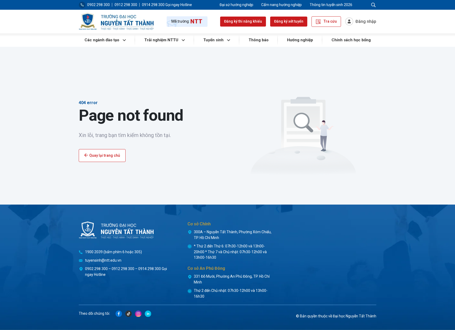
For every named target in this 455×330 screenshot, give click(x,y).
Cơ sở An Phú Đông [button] (206, 268)
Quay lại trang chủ (104, 155)
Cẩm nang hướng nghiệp (281, 5)
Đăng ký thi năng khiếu (243, 21)
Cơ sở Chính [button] (199, 223)
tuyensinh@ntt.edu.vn (103, 260)
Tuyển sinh (214, 40)
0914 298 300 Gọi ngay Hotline (167, 5)
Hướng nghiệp (300, 40)
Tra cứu (330, 21)
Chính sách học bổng (351, 40)
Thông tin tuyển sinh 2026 (331, 5)
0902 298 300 (98, 5)
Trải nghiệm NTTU (161, 40)
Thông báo (259, 40)
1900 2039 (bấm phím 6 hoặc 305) (113, 252)
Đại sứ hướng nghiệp (236, 5)
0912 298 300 (126, 5)
